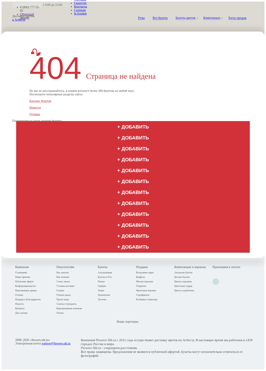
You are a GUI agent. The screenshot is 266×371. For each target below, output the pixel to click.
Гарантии (80, 3)
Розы (141, 17)
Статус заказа (63, 281)
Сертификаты (142, 295)
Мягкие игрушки (144, 281)
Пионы (101, 281)
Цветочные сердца (183, 286)
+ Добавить (133, 126)
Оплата (59, 313)
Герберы (102, 286)
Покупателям (65, 267)
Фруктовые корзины (146, 290)
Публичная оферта (24, 281)
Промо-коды (62, 299)
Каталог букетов (40, 101)
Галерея (60, 290)
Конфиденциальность (25, 286)
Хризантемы (104, 295)
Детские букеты (182, 277)
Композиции (211, 17)
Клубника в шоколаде (146, 299)
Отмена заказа (63, 295)
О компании (21, 272)
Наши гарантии (22, 277)
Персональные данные (26, 290)
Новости (35, 107)
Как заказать (62, 272)
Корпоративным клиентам (69, 308)
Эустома (102, 299)
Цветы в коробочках (184, 290)
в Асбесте (18, 19)
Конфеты (140, 277)
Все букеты (160, 17)
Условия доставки (65, 286)
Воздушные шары (145, 272)
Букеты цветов (185, 17)
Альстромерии (105, 272)
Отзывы (34, 114)
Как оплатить (62, 277)
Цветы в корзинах (183, 281)
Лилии (101, 290)
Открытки (141, 286)
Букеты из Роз (105, 277)
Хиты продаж (237, 17)
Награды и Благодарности (28, 299)
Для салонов (21, 313)
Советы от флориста (66, 304)
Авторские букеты (183, 272)
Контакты (80, 6)
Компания (22, 267)
